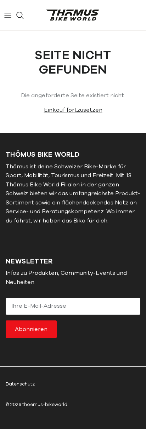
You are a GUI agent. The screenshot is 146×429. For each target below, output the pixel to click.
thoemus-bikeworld (44, 404)
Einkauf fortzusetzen (73, 110)
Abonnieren (31, 329)
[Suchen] (23, 15)
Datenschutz (20, 384)
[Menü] (8, 15)
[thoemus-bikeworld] (73, 15)
